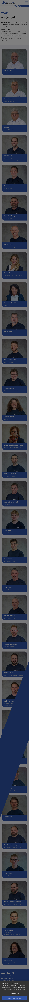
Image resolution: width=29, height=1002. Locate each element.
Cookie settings (14, 993)
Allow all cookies (14, 998)
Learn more (22, 989)
